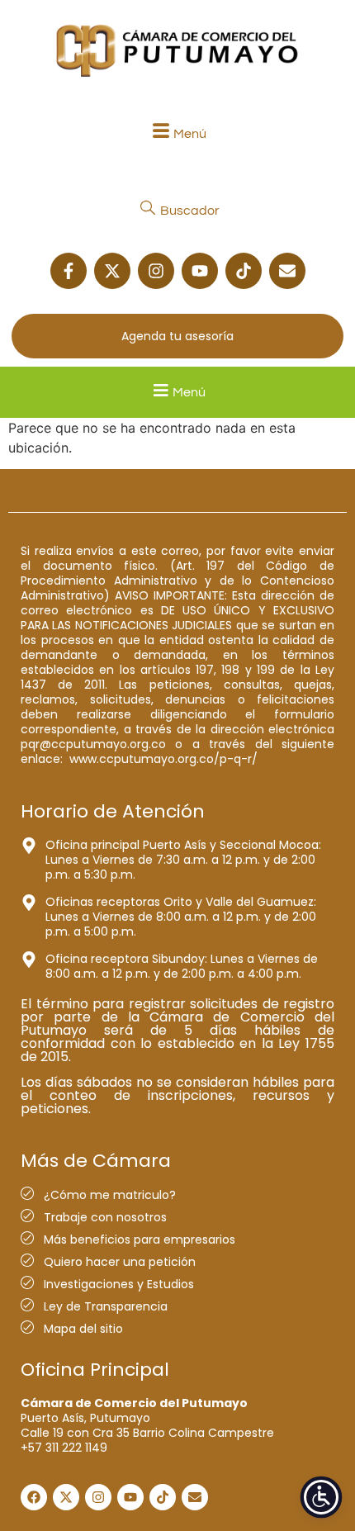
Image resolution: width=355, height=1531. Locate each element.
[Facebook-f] (68, 271)
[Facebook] (34, 1497)
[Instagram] (156, 271)
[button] (177, 133)
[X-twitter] (112, 271)
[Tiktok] (243, 271)
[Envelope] (287, 271)
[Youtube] (200, 271)
